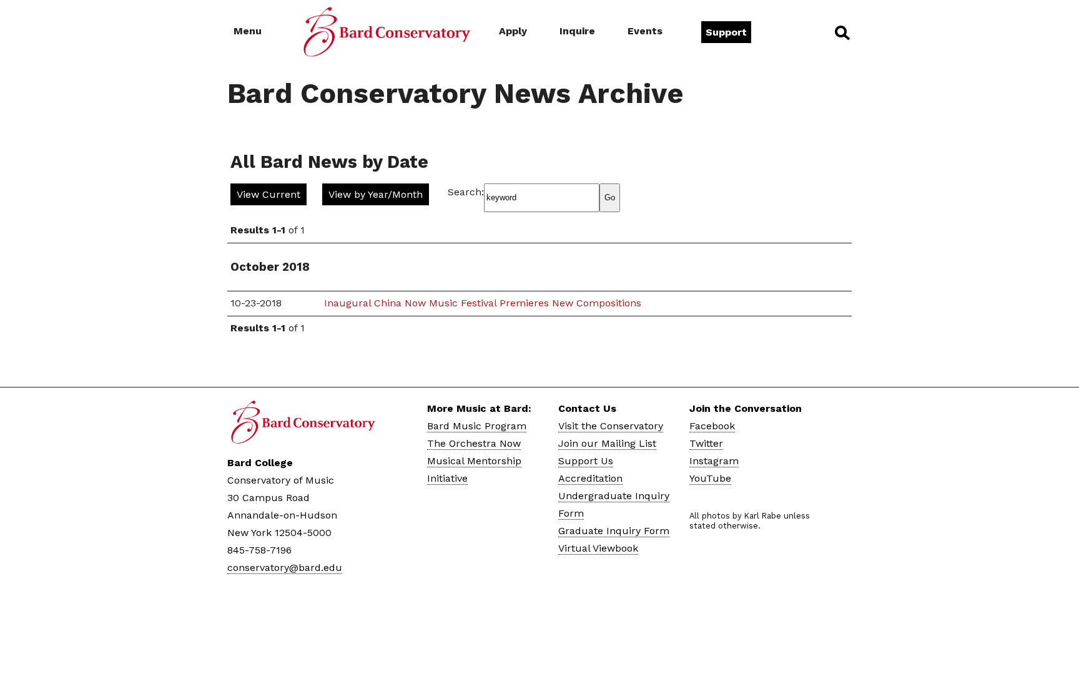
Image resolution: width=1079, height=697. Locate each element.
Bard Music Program (476, 426)
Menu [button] (248, 31)
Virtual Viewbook (598, 548)
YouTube (710, 478)
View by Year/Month (375, 194)
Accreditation (590, 478)
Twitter (706, 443)
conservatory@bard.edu (284, 567)
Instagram (714, 461)
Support (726, 32)
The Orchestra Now (474, 443)
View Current (268, 194)
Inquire (577, 31)
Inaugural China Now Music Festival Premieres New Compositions (482, 303)
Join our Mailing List (607, 443)
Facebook (712, 426)
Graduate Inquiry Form (613, 531)
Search (841, 32)
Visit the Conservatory (610, 426)
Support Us (585, 461)
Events (645, 31)
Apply (513, 31)
